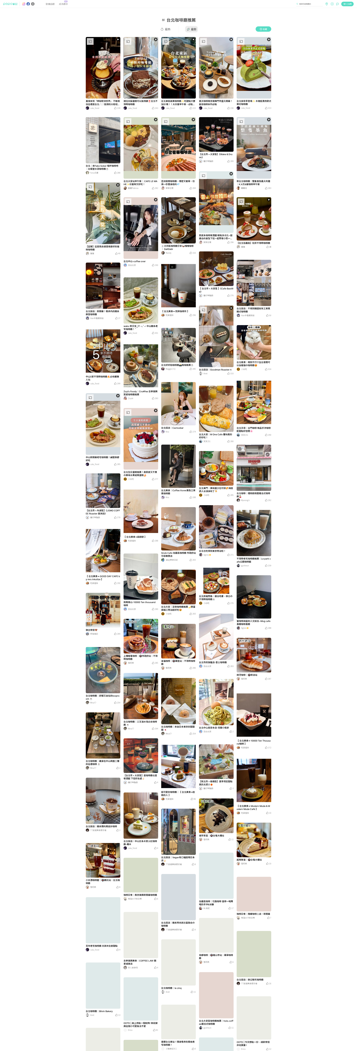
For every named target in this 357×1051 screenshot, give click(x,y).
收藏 (265, 29)
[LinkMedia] (103, 68)
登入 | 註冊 (347, 4)
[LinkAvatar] (87, 108)
